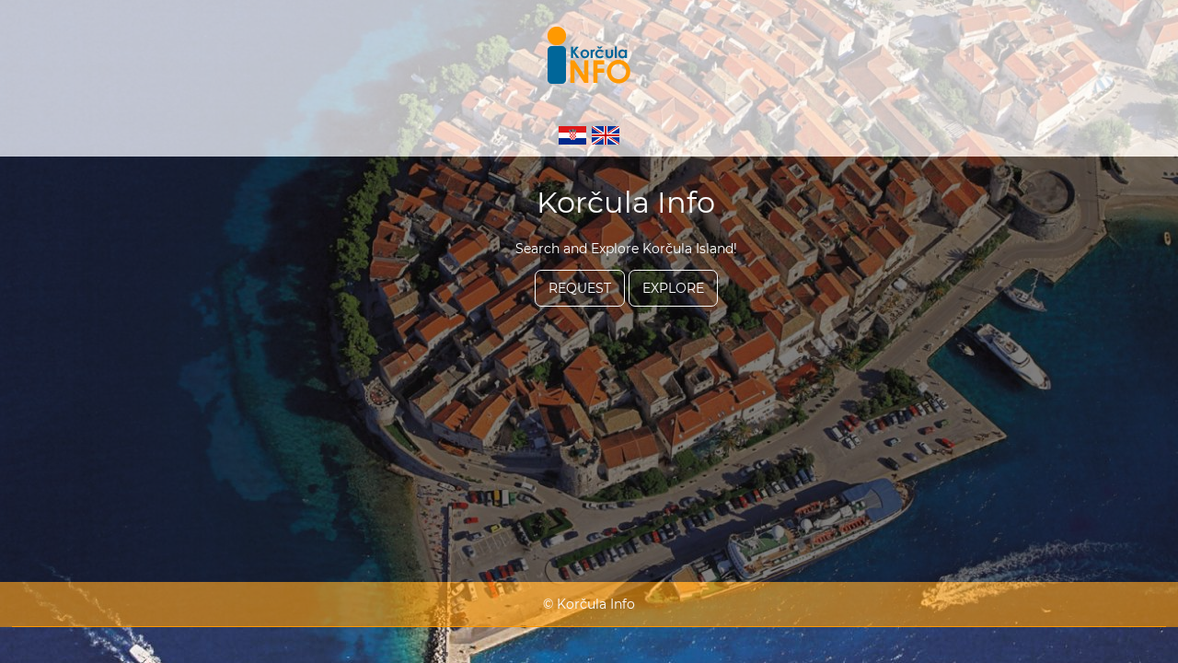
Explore (673, 288)
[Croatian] (574, 129)
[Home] (589, 57)
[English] (605, 129)
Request (580, 288)
